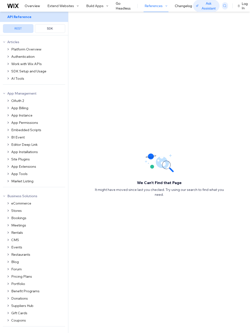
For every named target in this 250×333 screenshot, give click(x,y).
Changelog (183, 6)
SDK (50, 28)
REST (18, 28)
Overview (32, 6)
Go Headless (123, 5)
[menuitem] (34, 23)
